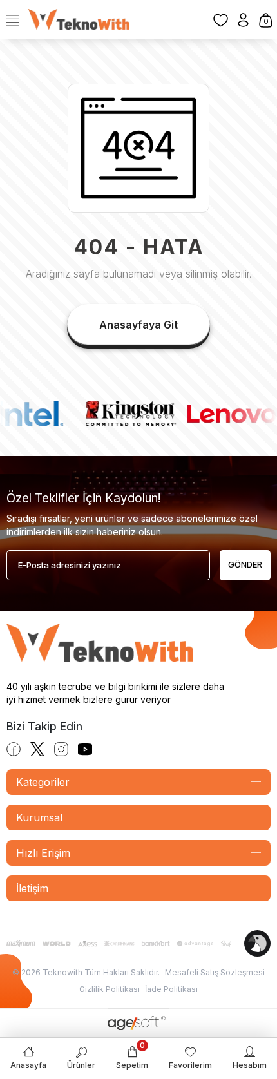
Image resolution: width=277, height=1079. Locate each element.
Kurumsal (39, 817)
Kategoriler (43, 782)
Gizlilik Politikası (109, 989)
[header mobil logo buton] (78, 19)
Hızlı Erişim (43, 852)
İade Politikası (171, 989)
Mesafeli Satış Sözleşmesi (215, 972)
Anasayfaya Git (138, 324)
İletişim (32, 888)
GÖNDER (245, 564)
